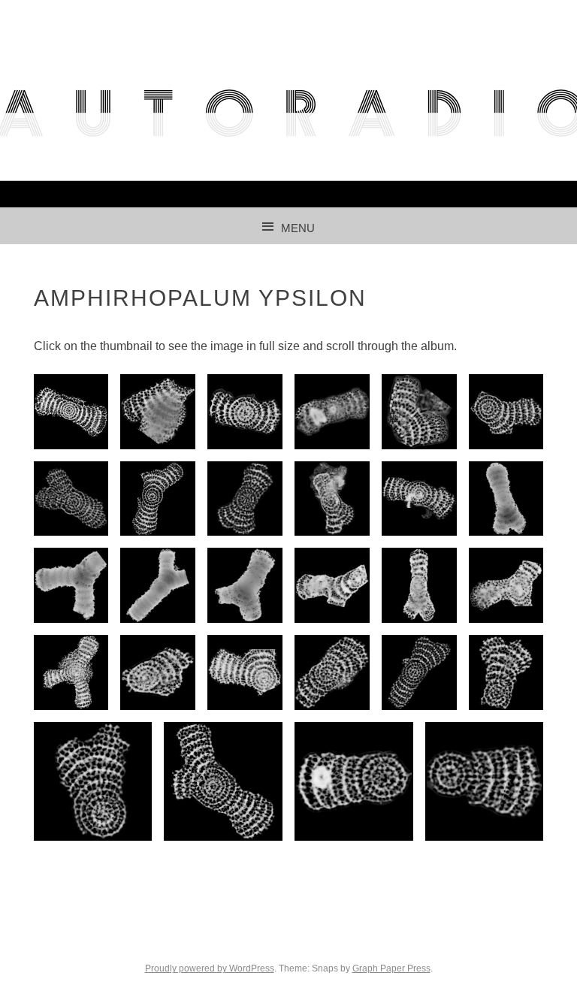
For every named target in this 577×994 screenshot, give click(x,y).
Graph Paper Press (391, 968)
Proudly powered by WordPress (209, 968)
